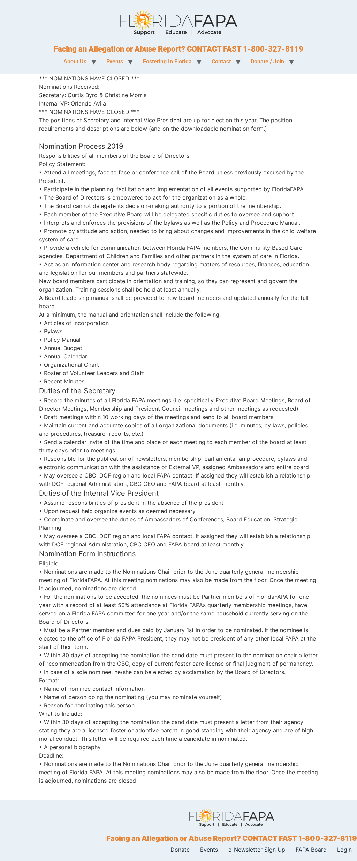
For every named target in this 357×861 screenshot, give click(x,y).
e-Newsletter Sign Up (256, 849)
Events (209, 849)
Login (344, 849)
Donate (180, 849)
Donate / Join (267, 61)
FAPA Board (311, 849)
